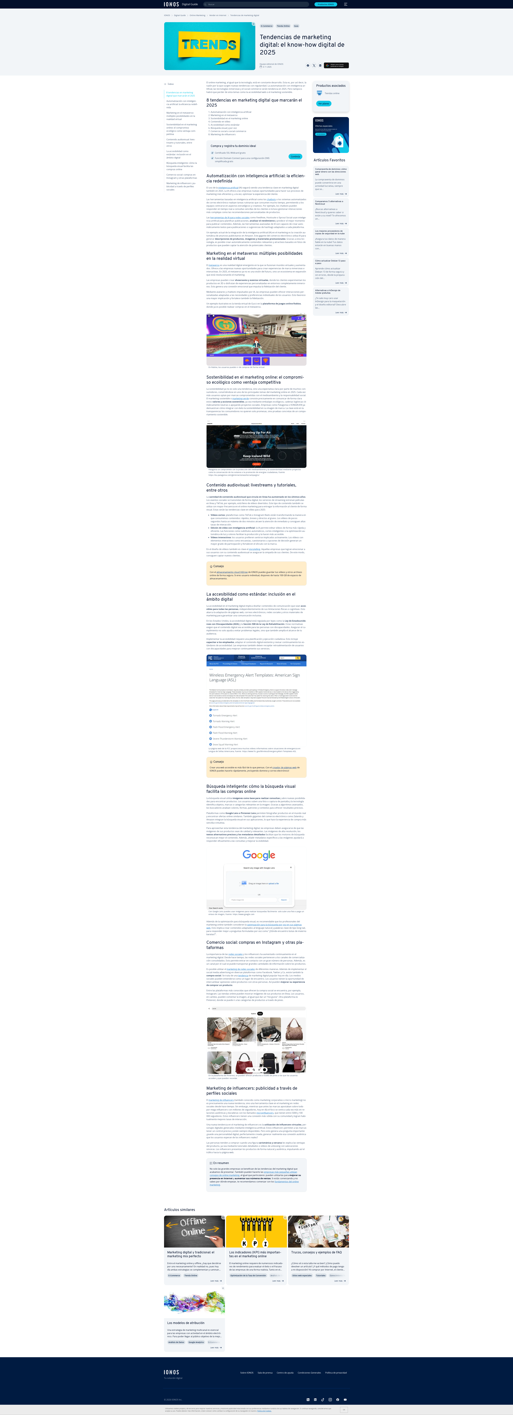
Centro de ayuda (285, 1372)
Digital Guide (180, 15)
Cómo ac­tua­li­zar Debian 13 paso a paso (330, 262)
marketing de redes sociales (241, 969)
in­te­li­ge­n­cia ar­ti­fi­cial (228, 187)
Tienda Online (283, 26)
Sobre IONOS (246, 1372)
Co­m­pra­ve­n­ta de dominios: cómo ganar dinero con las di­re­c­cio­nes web (331, 171)
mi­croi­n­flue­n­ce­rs (265, 1112)
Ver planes (323, 103)
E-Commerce (266, 26)
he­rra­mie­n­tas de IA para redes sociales (230, 217)
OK (344, 1410)
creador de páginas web (284, 767)
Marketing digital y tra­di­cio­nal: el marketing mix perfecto (190, 1254)
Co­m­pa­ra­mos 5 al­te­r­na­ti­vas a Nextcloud (329, 202)
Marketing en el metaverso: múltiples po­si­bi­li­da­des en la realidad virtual (180, 116)
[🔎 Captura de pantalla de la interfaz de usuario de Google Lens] (256, 878)
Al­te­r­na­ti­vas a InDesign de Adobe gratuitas (327, 291)
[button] (331, 135)
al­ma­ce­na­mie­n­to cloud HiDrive (232, 572)
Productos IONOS (326, 4)
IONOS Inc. (177, 1399)
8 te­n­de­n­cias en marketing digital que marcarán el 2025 (180, 94)
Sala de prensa (265, 1372)
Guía (296, 26)
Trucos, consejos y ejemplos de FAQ (316, 1252)
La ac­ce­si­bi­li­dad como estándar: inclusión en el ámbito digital (178, 154)
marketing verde (240, 398)
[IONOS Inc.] (186, 1372)
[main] (256, 638)
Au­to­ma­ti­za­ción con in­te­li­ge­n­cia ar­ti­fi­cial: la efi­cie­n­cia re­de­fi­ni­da (182, 104)
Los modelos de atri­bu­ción (186, 1323)
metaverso (214, 265)
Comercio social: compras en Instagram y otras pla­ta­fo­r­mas (181, 176)
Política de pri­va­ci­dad (336, 1372)
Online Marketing (197, 15)
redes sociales (235, 954)
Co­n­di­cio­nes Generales (309, 1372)
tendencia (243, 975)
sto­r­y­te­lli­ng (254, 549)
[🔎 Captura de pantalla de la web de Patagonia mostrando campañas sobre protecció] (256, 444)
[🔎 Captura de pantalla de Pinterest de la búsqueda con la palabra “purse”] (256, 1040)
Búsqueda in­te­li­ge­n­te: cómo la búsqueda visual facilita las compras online (181, 166)
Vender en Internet (217, 15)
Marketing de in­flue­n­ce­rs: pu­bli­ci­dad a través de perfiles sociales (181, 186)
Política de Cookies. (264, 1411)
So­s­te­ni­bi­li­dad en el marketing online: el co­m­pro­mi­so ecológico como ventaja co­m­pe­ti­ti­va (181, 129)
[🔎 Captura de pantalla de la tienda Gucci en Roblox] (256, 339)
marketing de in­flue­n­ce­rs (221, 1100)
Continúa (295, 156)
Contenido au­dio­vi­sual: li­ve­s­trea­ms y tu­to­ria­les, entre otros (180, 142)
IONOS (167, 15)
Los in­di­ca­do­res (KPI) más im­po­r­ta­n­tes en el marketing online (255, 1254)
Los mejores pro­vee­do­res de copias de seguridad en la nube (330, 232)
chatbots (271, 199)
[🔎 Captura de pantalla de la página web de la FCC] (256, 700)
